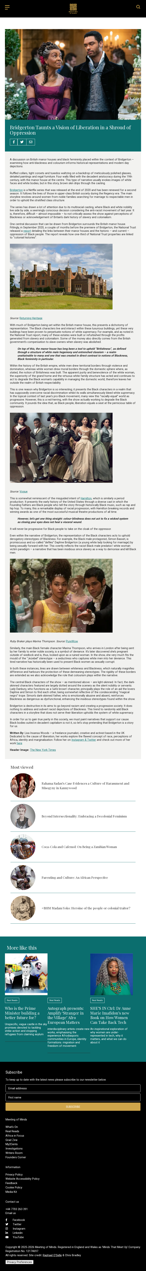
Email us (11, 1213)
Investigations (14, 1148)
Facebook (19, 1219)
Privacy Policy (14, 1174)
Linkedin (18, 1232)
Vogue (24, 491)
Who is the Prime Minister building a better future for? (22, 1012)
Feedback (11, 1183)
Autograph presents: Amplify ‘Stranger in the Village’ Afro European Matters (66, 1015)
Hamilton (86, 498)
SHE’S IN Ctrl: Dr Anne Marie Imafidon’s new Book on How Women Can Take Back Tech (110, 1015)
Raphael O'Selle (52, 1255)
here (19, 743)
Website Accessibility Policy (23, 1178)
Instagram (19, 1228)
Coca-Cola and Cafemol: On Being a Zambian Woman (79, 847)
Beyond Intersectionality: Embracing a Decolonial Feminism (85, 816)
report (27, 230)
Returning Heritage (31, 318)
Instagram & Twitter (83, 739)
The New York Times (43, 749)
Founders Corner (16, 1157)
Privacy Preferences (19, 1262)
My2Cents (12, 1144)
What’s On (12, 1126)
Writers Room (14, 1152)
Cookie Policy (14, 1187)
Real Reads (12, 1131)
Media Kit (11, 1191)
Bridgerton (16, 190)
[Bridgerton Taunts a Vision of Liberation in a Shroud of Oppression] (73, 118)
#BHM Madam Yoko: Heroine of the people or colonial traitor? (86, 908)
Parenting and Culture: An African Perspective (75, 877)
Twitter (17, 1224)
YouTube (18, 1237)
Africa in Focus (15, 1135)
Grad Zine (11, 1140)
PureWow (72, 641)
